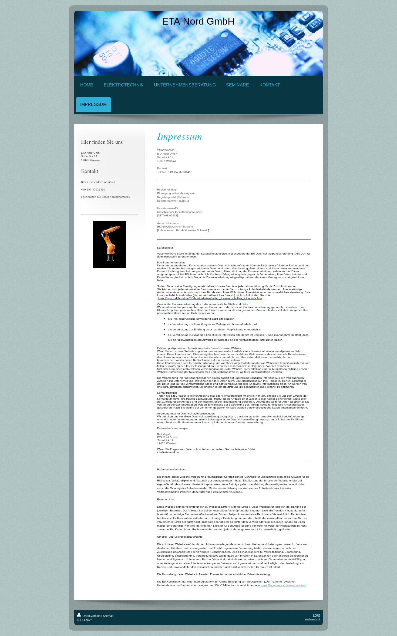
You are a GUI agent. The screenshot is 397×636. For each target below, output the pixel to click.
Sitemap (108, 615)
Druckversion (91, 615)
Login (316, 615)
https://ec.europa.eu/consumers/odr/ (283, 585)
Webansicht (312, 619)
